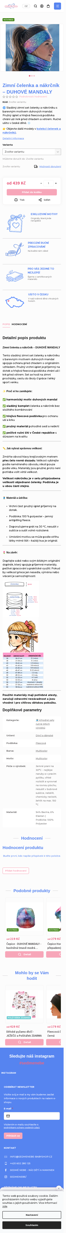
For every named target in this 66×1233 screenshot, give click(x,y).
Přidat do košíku (32, 192)
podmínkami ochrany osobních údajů (22, 1127)
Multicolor (41, 750)
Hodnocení (19, 324)
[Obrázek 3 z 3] (34, 76)
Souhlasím (31, 1225)
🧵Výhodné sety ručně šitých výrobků (45, 724)
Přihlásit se (13, 1135)
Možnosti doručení (50, 166)
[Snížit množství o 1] (41, 183)
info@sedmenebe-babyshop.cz (31, 1156)
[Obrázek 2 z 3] (32, 76)
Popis (6, 324)
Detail (27, 954)
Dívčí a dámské (44, 735)
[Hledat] (35, 6)
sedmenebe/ (18, 1176)
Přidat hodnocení (15, 870)
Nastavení (32, 1215)
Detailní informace (13, 138)
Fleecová (41, 743)
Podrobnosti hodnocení (33, 96)
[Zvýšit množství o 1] (56, 183)
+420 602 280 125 (20, 1163)
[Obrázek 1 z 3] (29, 76)
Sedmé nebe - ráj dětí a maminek (32, 1170)
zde (4, 1206)
